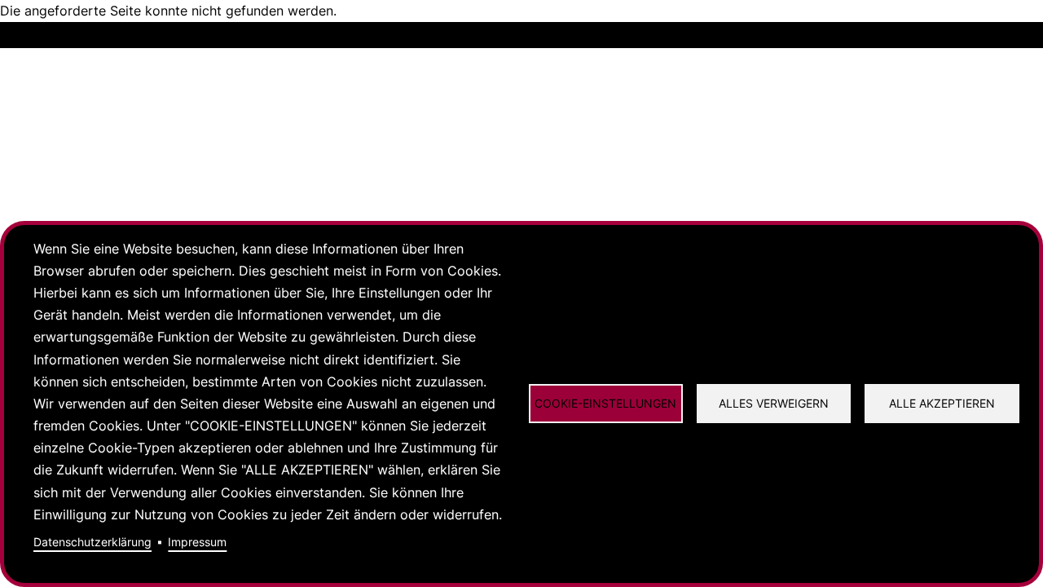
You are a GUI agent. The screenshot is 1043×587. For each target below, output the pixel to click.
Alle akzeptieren (942, 403)
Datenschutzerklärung (92, 542)
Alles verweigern (774, 403)
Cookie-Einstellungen (605, 403)
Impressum (197, 542)
